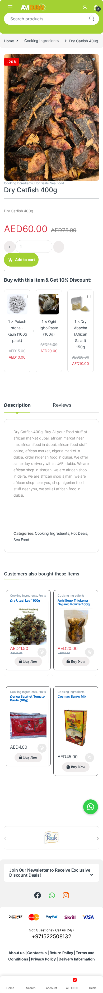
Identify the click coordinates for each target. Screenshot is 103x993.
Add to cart (25, 259)
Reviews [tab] (62, 405)
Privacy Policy (43, 959)
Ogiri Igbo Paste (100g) (49, 327)
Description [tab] (17, 405)
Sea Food (57, 183)
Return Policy (61, 952)
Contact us (37, 952)
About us (16, 952)
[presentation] (98, 838)
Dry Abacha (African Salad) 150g (80, 334)
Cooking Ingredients (41, 40)
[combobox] (44, 19)
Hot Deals (41, 183)
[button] (94, 60)
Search (91, 19)
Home (9, 40)
